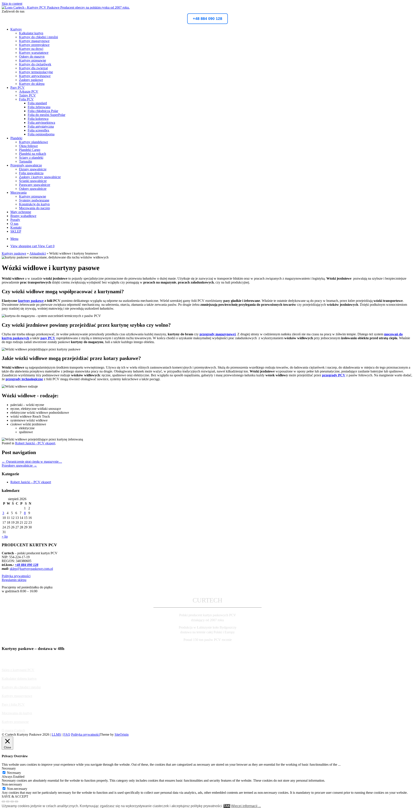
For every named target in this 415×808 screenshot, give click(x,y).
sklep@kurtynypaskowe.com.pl (31, 568)
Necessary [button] (9, 768)
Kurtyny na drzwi (31, 49)
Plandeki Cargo (29, 150)
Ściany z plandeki (31, 157)
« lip (5, 536)
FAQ (66, 734)
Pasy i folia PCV (13, 704)
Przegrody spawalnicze (26, 165)
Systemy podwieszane (34, 200)
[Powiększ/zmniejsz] (3, 801)
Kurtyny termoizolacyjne (36, 72)
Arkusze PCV (28, 91)
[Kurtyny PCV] (66, 7)
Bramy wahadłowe (23, 216)
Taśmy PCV (27, 95)
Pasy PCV (17, 87)
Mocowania (18, 192)
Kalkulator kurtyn (31, 33)
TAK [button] (226, 806)
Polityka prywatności (16, 576)
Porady (15, 220)
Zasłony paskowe (31, 80)
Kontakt (15, 227)
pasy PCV (47, 338)
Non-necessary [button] (12, 784)
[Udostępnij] (12, 801)
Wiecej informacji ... (246, 806)
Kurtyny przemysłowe (34, 45)
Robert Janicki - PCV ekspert (35, 443)
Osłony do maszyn (32, 56)
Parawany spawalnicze (34, 185)
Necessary (14, 773)
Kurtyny (16, 29)
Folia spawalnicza (31, 173)
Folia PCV (26, 99)
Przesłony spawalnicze (19, 465)
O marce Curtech (13, 730)
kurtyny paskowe (31, 301)
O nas (14, 223)
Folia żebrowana (39, 107)
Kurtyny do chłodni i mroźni (38, 37)
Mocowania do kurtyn (17, 713)
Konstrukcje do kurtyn (34, 204)
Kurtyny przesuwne (32, 60)
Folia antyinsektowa (41, 122)
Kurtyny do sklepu (32, 84)
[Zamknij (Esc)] (16, 801)
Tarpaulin (25, 161)
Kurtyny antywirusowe (35, 76)
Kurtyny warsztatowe (33, 52)
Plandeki (16, 138)
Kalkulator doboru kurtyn (19, 678)
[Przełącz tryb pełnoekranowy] (8, 801)
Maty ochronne (20, 212)
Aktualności (37, 253)
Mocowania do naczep (34, 208)
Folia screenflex (38, 130)
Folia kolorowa (38, 118)
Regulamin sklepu (14, 580)
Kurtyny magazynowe (34, 41)
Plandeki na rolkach (32, 153)
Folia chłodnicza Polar (43, 111)
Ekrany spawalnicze (32, 169)
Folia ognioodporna (41, 134)
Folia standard (37, 103)
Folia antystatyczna (41, 126)
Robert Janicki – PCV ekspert (30, 482)
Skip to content (12, 3)
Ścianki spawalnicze (33, 181)
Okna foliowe (28, 146)
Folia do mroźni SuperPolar (46, 115)
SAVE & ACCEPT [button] (15, 796)
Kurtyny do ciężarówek (35, 64)
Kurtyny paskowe (14, 253)
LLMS (56, 734)
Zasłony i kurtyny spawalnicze (40, 177)
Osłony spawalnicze (32, 188)
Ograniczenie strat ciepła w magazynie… (32, 461)
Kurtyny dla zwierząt (33, 68)
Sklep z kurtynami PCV (18, 670)
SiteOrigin (122, 734)
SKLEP (15, 231)
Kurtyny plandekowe (33, 142)
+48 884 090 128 (207, 18)
